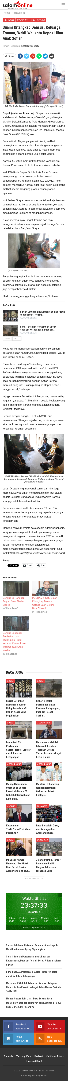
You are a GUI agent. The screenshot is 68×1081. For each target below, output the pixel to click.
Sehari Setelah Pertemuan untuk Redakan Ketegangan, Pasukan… (38, 328)
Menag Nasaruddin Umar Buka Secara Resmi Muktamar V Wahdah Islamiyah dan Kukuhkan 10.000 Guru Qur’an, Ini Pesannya (33, 1002)
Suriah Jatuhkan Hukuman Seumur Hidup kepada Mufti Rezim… (42, 313)
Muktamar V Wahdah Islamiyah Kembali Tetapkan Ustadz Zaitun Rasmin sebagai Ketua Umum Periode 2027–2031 (33, 987)
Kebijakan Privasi (55, 1056)
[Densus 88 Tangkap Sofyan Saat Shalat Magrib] (16, 588)
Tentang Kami (23, 1056)
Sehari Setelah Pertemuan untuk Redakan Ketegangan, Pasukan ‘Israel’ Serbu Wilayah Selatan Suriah (33, 960)
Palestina (42, 806)
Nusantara (23, 20)
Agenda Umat (44, 723)
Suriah (10, 681)
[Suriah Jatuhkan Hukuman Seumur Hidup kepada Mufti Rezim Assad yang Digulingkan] (10, 315)
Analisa (11, 806)
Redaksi (38, 1056)
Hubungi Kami (34, 1061)
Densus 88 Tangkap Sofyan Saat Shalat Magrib (14, 601)
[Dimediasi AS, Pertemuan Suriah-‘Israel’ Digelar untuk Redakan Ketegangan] (19, 730)
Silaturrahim (38, 20)
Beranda (8, 1056)
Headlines (9, 20)
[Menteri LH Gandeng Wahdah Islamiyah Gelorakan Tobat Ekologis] (49, 771)
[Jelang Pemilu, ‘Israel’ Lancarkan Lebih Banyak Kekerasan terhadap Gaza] (49, 847)
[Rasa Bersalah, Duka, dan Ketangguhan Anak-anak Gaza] (49, 813)
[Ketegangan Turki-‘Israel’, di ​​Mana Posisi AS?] (19, 813)
